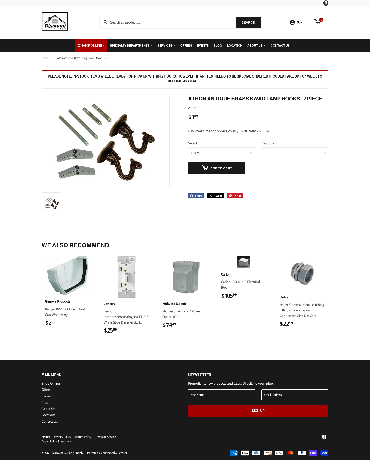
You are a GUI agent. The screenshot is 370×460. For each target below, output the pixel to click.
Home (45, 58)
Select (192, 143)
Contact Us (280, 45)
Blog (217, 45)
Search (251, 22)
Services (165, 45)
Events (203, 45)
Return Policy (83, 436)
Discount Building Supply (67, 452)
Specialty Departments (130, 45)
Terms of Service (105, 436)
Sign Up (258, 410)
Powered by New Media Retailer (107, 452)
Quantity (268, 143)
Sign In (301, 22)
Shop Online (92, 45)
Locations (48, 415)
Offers (186, 45)
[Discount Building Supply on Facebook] (324, 437)
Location (234, 45)
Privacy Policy (62, 436)
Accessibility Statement (56, 441)
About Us (255, 45)
